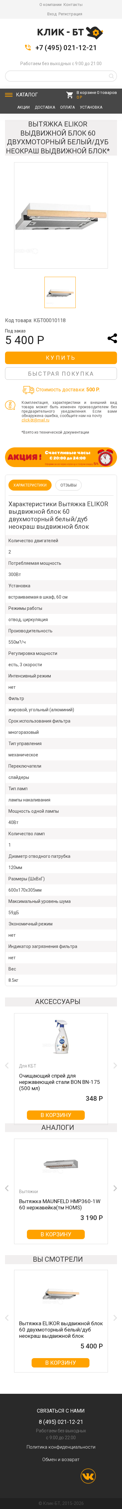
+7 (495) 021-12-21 (66, 48)
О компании (50, 4)
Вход (52, 14)
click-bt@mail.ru (35, 420)
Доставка (45, 107)
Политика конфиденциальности (61, 1447)
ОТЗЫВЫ (68, 485)
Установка (91, 107)
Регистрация (70, 14)
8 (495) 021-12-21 (61, 1422)
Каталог (27, 95)
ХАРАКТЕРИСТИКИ (30, 485)
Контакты (73, 4)
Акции (23, 107)
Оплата (67, 107)
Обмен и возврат (60, 1459)
